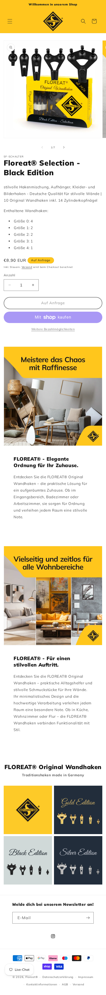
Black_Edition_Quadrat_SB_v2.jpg (28, 860)
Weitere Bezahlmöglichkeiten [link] (53, 329)
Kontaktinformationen (41, 984)
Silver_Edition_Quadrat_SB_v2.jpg (78, 860)
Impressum (85, 977)
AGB (65, 984)
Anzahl (9, 275)
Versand (27, 267)
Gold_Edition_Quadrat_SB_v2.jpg (78, 810)
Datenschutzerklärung (57, 977)
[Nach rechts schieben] (63, 147)
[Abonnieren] (88, 918)
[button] (9, 21)
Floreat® (31, 977)
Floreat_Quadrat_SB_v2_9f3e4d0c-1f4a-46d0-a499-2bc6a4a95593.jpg (28, 810)
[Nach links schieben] (42, 147)
